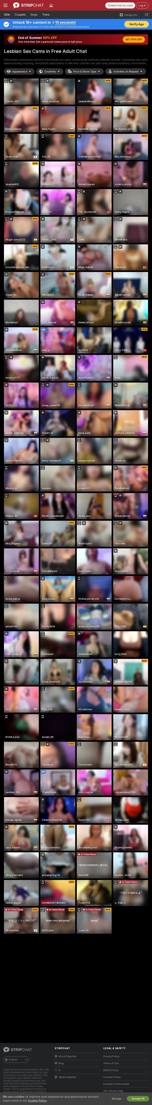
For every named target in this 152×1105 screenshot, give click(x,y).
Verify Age (136, 24)
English (13, 1059)
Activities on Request (126, 71)
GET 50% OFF (133, 39)
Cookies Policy (112, 1077)
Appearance (19, 71)
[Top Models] (51, 5)
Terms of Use (111, 1063)
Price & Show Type (84, 71)
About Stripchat (67, 1056)
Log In (142, 5)
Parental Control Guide (116, 1084)
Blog (61, 1063)
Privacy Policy (111, 1056)
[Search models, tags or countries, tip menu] (146, 15)
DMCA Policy (110, 1070)
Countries (50, 71)
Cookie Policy (37, 1100)
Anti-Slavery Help (113, 1091)
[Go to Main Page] (28, 5)
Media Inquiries (67, 1077)
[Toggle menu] (5, 5)
